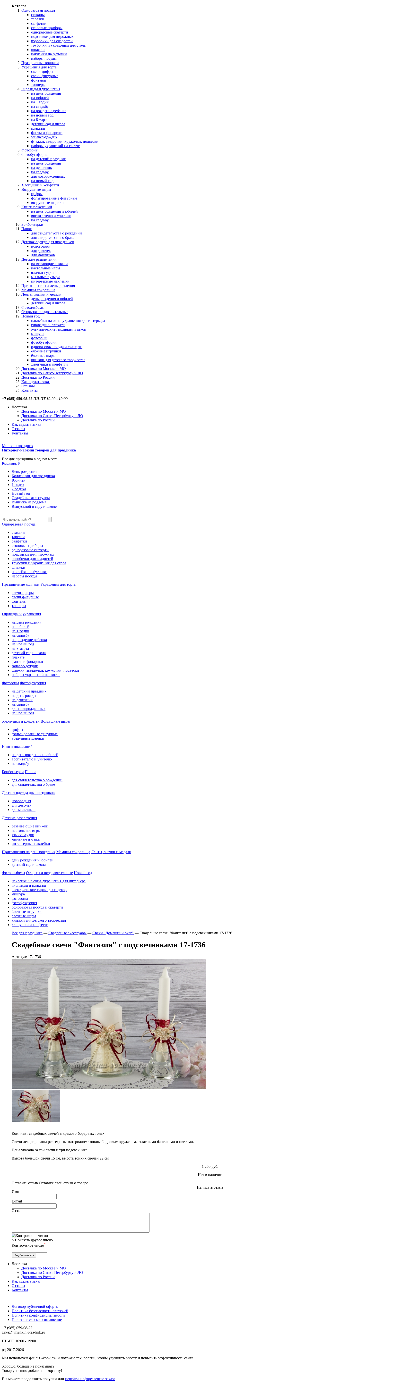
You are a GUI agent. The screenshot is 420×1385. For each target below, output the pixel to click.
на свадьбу (40, 106)
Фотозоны (29, 150)
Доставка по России (38, 377)
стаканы (38, 15)
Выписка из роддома (29, 502)
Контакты (29, 390)
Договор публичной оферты (35, 1306)
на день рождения (46, 93)
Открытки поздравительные (44, 312)
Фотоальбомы (32, 307)
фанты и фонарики (46, 133)
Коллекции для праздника (33, 476)
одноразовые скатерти (49, 32)
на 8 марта (39, 119)
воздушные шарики (47, 202)
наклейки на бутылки (49, 54)
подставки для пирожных (52, 36)
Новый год (30, 316)
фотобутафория (43, 342)
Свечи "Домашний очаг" (113, 933)
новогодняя (40, 246)
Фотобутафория (34, 154)
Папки (26, 229)
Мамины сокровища (38, 290)
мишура (37, 334)
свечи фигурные (44, 76)
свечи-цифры (42, 71)
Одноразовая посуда (38, 10)
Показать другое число (34, 1240)
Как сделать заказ (35, 382)
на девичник (41, 168)
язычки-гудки (42, 272)
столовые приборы (46, 28)
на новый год (42, 115)
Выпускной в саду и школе (34, 506)
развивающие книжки (49, 264)
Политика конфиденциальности (38, 1315)
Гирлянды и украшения (40, 89)
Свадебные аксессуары (31, 498)
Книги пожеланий (36, 207)
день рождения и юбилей (52, 299)
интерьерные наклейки (50, 281)
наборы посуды (44, 58)
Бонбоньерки (32, 224)
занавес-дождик (44, 137)
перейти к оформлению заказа (90, 1379)
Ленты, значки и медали (41, 294)
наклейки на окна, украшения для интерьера (68, 320)
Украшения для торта (39, 67)
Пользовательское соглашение (37, 1320)
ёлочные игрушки (46, 351)
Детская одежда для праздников (47, 242)
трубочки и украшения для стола (58, 45)
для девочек (41, 251)
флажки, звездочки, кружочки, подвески (64, 141)
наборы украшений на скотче (55, 146)
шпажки (38, 50)
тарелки (37, 19)
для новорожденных (48, 176)
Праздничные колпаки (40, 63)
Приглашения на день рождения (48, 286)
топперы (38, 85)
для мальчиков (43, 255)
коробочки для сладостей (52, 41)
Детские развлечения (38, 259)
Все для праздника (27, 933)
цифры (37, 194)
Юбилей (19, 480)
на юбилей (40, 98)
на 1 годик (40, 102)
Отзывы (28, 386)
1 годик (18, 485)
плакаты (38, 128)
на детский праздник (48, 159)
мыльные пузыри (45, 277)
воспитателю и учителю (51, 216)
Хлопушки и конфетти (40, 185)
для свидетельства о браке (52, 237)
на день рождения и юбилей (54, 211)
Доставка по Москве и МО (43, 369)
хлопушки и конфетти (49, 364)
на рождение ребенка (48, 111)
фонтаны (38, 80)
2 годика (19, 489)
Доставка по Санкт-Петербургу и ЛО (52, 373)
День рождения (24, 471)
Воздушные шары (36, 189)
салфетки (38, 23)
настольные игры (45, 268)
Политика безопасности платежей (40, 1311)
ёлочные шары (43, 355)
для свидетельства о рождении (56, 233)
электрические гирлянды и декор (58, 329)
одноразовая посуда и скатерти (56, 347)
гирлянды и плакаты (48, 325)
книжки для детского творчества (58, 360)
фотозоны (39, 338)
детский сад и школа (48, 124)
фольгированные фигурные (54, 198)
